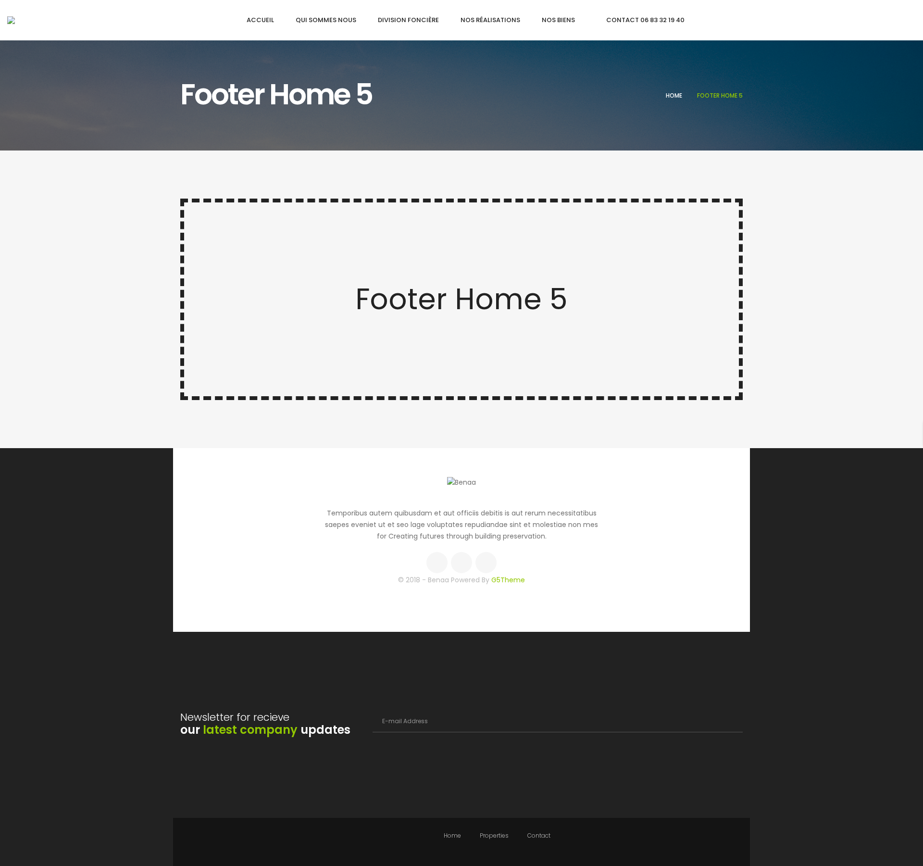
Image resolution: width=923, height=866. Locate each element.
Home (674, 95)
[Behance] (486, 562)
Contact (538, 835)
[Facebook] (437, 562)
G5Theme (508, 580)
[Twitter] (461, 562)
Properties (494, 835)
